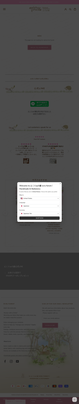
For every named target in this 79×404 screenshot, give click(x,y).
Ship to (21, 195)
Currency (22, 210)
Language (22, 203)
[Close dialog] (60, 184)
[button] (39, 198)
